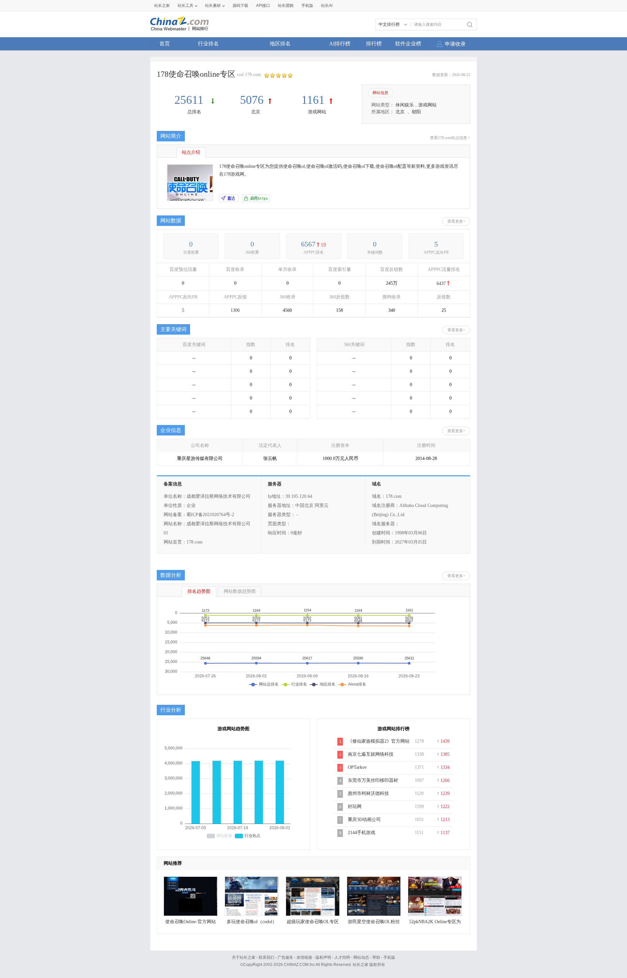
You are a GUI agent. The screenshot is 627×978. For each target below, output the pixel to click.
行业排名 (208, 43)
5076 (252, 99)
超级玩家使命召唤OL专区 (313, 921)
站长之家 (162, 5)
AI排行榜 (339, 43)
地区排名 (280, 43)
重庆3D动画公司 (364, 819)
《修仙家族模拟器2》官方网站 (379, 741)
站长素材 (213, 5)
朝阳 (416, 111)
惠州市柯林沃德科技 (368, 793)
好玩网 (355, 806)
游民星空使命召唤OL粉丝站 (374, 923)
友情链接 (304, 957)
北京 (255, 111)
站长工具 (185, 5)
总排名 (194, 111)
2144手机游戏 (361, 832)
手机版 (389, 957)
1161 (313, 99)
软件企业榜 (408, 43)
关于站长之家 (243, 957)
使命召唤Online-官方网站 (190, 921)
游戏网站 (317, 111)
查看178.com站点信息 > (450, 137)
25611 (190, 99)
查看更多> (456, 221)
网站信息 (380, 92)
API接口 (263, 5)
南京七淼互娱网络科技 (371, 754)
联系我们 (266, 957)
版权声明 (323, 957)
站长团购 (286, 5)
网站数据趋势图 (240, 591)
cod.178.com (249, 74)
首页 (164, 43)
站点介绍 (191, 152)
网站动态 (361, 957)
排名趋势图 (198, 591)
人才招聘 (342, 957)
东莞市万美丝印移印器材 (373, 780)
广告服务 (285, 957)
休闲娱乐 (404, 105)
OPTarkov (357, 767)
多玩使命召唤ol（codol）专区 (252, 923)
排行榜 (374, 43)
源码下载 (240, 5)
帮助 (376, 957)
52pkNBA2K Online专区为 (435, 921)
